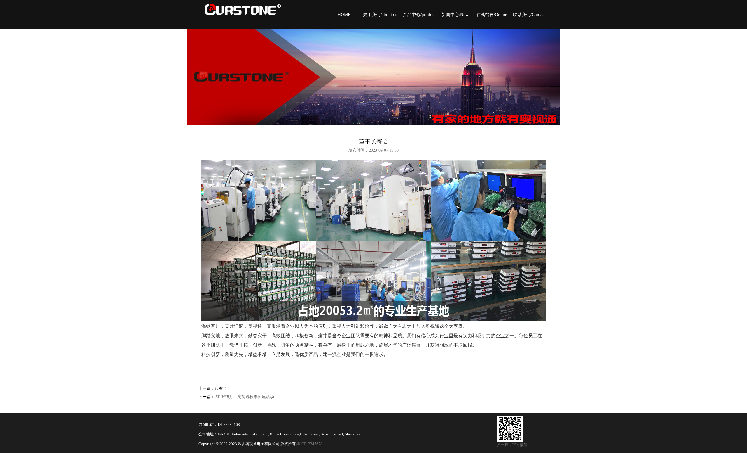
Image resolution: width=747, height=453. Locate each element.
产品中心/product (419, 14)
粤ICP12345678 (309, 444)
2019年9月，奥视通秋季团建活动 (244, 397)
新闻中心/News (455, 14)
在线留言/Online (491, 14)
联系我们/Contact (529, 14)
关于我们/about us (380, 14)
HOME (344, 14)
